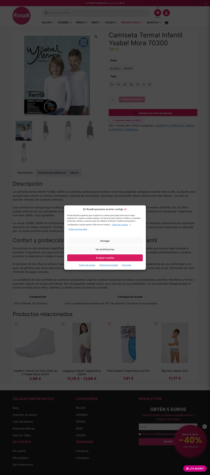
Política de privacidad (77, 229)
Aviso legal (126, 265)
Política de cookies (120, 224)
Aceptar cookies (105, 257)
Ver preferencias (105, 249)
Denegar (105, 240)
